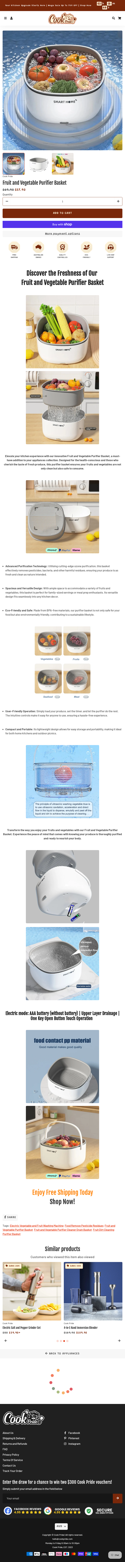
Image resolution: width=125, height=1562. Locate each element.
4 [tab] (67, 1341)
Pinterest (73, 1438)
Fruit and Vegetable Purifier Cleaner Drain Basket (63, 1229)
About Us (8, 1432)
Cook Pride (59, 1535)
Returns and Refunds (15, 1443)
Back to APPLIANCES (64, 1353)
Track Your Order (12, 1470)
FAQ (5, 1449)
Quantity (8, 194)
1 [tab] (57, 1341)
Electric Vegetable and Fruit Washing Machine (37, 1225)
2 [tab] (61, 1341)
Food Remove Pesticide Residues (84, 1225)
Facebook (74, 1432)
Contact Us (9, 1465)
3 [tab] (64, 1341)
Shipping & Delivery (14, 1438)
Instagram (74, 1443)
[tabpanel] (32, 1298)
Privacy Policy (11, 1454)
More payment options (62, 234)
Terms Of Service (13, 1460)
